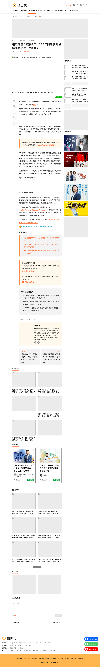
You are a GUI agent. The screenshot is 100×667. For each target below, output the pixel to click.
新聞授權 (34, 659)
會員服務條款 (44, 651)
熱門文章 (67, 61)
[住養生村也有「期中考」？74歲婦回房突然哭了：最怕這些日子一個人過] (67, 95)
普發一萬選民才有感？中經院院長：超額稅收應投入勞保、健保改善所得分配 (49, 560)
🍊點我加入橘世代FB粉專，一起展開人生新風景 (36, 227)
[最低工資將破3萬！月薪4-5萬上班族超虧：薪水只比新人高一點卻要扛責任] (24, 501)
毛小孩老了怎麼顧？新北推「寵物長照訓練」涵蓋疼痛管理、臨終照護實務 (80, 78)
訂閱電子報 (27, 651)
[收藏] (14, 117)
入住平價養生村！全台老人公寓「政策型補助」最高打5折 (80, 100)
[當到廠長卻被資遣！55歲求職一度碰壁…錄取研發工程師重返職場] (50, 525)
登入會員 (19, 651)
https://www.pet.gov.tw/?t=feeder (33, 210)
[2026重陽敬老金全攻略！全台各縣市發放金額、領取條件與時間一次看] (24, 525)
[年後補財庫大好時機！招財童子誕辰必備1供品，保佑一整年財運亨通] (24, 427)
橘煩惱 (54, 10)
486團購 (26, 52)
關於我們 (73, 659)
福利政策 (31, 40)
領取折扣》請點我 (27, 282)
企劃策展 (75, 10)
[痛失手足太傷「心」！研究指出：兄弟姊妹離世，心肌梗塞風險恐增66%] (50, 403)
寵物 (22, 319)
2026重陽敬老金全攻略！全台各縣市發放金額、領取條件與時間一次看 (24, 536)
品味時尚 (47, 10)
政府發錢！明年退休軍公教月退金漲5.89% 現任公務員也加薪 (23, 560)
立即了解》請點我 (27, 271)
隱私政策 (52, 651)
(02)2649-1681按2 (33, 643)
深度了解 (30, 480)
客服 (29, 659)
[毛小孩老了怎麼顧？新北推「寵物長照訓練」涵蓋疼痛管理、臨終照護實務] (67, 78)
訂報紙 (67, 659)
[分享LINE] (14, 106)
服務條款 (41, 659)
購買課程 (69, 5)
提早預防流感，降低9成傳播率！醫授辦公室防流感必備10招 (23, 391)
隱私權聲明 (53, 659)
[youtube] (80, 5)
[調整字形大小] (14, 122)
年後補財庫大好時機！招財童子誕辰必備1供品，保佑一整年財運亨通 (23, 439)
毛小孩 (28, 319)
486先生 (36, 319)
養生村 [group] (15, 16)
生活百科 (39, 10)
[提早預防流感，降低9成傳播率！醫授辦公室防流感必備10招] (24, 379)
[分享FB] (14, 101)
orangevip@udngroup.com (17, 643)
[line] (77, 5)
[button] (86, 5)
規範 (13, 616)
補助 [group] (36, 16)
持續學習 (24, 10)
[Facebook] (38, 342)
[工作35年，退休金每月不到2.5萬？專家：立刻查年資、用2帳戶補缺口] (67, 89)
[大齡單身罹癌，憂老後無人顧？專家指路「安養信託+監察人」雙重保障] (50, 379)
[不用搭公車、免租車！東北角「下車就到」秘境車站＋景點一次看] (67, 72)
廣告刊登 (20, 645)
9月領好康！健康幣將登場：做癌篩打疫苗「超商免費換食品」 (49, 512)
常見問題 (35, 651)
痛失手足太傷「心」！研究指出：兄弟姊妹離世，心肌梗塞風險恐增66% (49, 415)
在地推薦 (32, 10)
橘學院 (60, 10)
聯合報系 (60, 659)
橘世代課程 (13, 648)
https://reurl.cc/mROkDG (46, 145)
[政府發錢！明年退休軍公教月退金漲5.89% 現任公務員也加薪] (24, 549)
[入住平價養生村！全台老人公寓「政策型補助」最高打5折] (67, 101)
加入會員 (12, 651)
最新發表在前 (56, 622)
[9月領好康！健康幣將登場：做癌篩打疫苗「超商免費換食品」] (50, 501)
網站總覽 (80, 659)
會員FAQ (20, 648)
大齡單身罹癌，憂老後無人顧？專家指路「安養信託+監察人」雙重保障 (49, 391)
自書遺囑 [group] (29, 16)
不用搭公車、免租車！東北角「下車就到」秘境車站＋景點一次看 (80, 72)
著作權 (47, 659)
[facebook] (74, 5)
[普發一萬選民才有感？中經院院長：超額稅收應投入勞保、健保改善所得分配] (50, 549)
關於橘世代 (13, 645)
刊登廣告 (19, 659)
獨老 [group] (41, 16)
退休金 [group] (22, 16)
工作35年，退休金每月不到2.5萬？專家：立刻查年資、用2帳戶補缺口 (79, 89)
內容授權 (28, 645)
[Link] (35, 342)
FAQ (25, 659)
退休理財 (16, 10)
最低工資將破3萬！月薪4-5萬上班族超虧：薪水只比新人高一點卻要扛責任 (23, 512)
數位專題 (67, 10)
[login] (83, 5)
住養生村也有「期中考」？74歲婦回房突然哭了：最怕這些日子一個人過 (80, 95)
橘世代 (14, 40)
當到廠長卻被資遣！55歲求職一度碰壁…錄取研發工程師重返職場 (49, 536)
